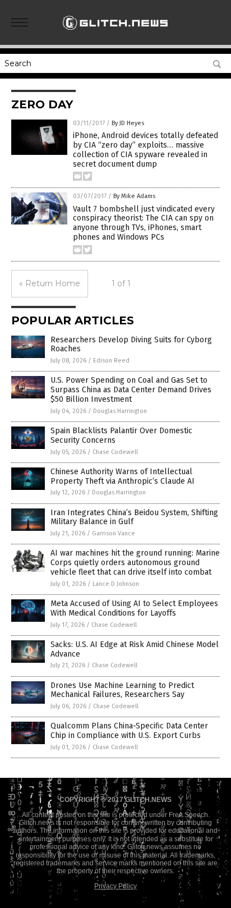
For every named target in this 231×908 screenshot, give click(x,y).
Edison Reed (111, 360)
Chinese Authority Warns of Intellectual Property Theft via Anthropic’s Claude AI (122, 476)
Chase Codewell (115, 452)
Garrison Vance (113, 533)
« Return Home (49, 283)
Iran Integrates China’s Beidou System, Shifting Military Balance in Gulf (134, 517)
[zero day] (115, 33)
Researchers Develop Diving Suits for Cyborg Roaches (131, 344)
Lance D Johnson (116, 584)
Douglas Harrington (120, 411)
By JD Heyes (128, 123)
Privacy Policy (115, 886)
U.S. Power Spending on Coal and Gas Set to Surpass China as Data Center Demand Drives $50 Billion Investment (130, 389)
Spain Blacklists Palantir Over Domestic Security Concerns (121, 435)
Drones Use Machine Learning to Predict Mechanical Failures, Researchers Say (122, 690)
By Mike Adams (134, 196)
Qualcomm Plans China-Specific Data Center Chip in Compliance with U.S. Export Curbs (129, 730)
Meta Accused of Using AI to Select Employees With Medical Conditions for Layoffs (134, 608)
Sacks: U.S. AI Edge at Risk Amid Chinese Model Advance (134, 649)
